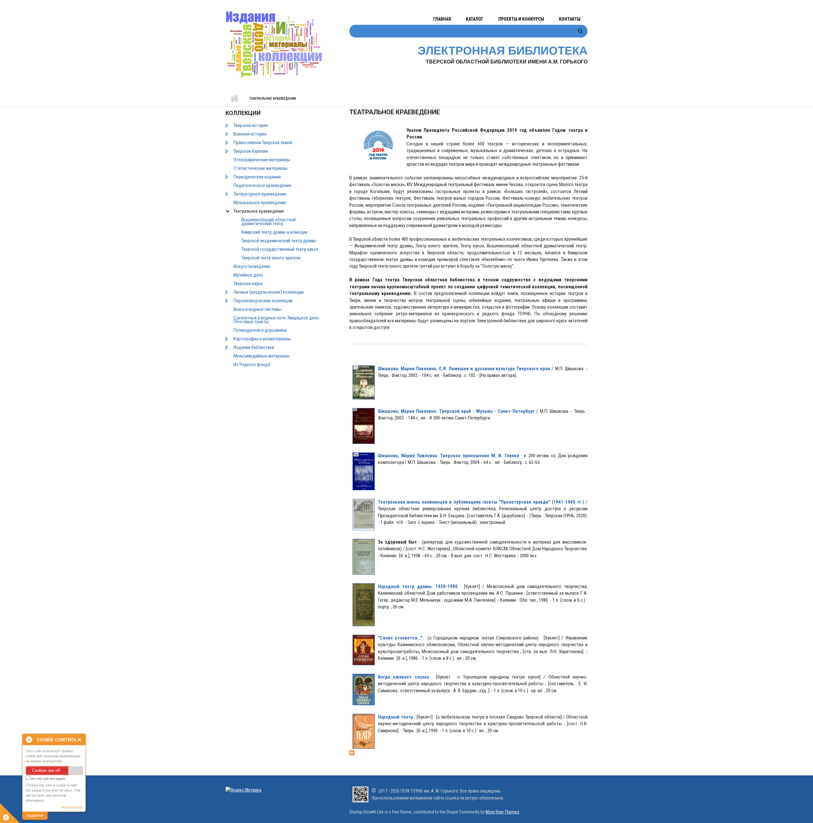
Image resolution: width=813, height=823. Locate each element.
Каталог (474, 19)
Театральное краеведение (258, 211)
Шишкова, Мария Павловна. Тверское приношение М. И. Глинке (448, 455)
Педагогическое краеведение (262, 185)
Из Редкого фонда (251, 364)
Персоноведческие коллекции (262, 301)
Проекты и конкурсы (521, 19)
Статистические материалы (260, 168)
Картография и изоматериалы (262, 339)
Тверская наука (248, 283)
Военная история (249, 134)
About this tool (71, 807)
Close (80, 740)
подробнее (35, 815)
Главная (442, 19)
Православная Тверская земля (262, 142)
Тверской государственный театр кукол (279, 249)
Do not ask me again (47, 778)
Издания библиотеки (253, 347)
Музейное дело (248, 275)
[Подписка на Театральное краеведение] (468, 752)
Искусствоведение (251, 266)
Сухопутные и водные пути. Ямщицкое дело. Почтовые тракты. (276, 320)
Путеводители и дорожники (260, 330)
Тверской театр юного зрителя (270, 258)
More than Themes (502, 811)
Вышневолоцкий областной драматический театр (268, 221)
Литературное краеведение (259, 194)
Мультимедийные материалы (261, 356)
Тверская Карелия (250, 151)
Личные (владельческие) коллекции (268, 292)
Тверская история (250, 125)
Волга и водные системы (257, 309)
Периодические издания (257, 177)
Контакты (570, 19)
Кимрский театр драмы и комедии (274, 232)
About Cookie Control (29, 739)
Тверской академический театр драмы (278, 241)
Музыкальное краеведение (259, 202)
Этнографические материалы (261, 160)
